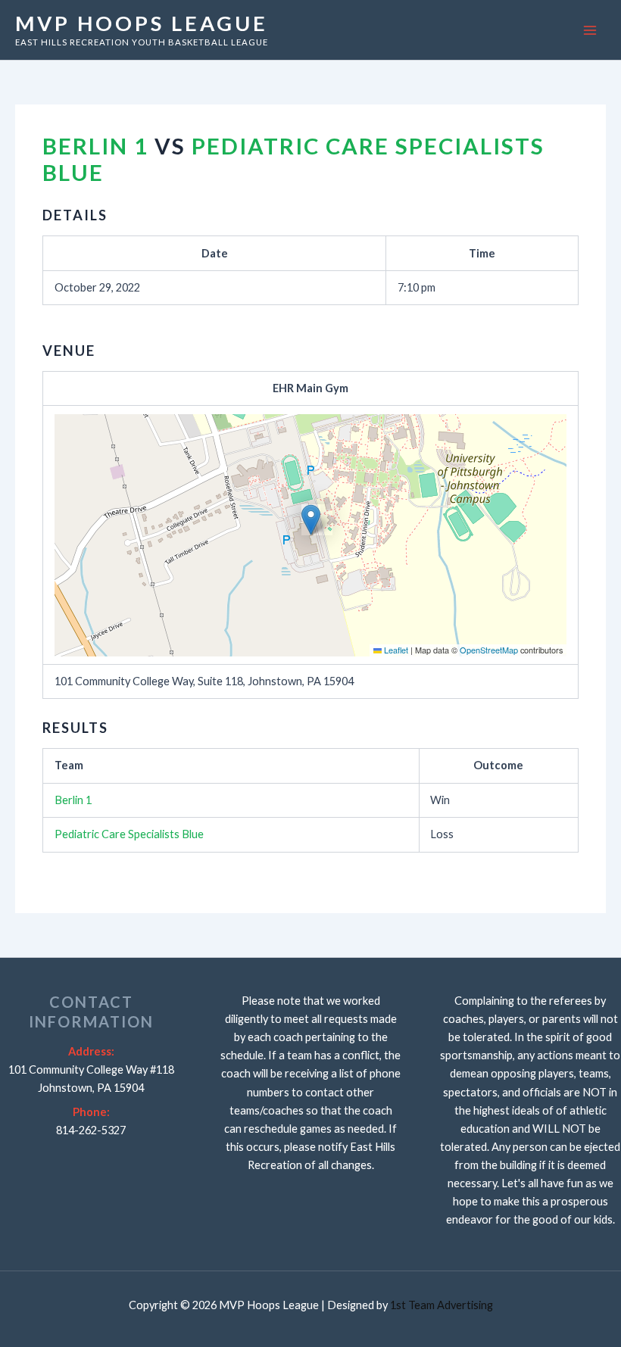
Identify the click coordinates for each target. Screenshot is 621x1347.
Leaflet (395, 650)
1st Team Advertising (441, 1305)
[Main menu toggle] (590, 30)
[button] (310, 519)
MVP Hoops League (141, 23)
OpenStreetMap (489, 650)
